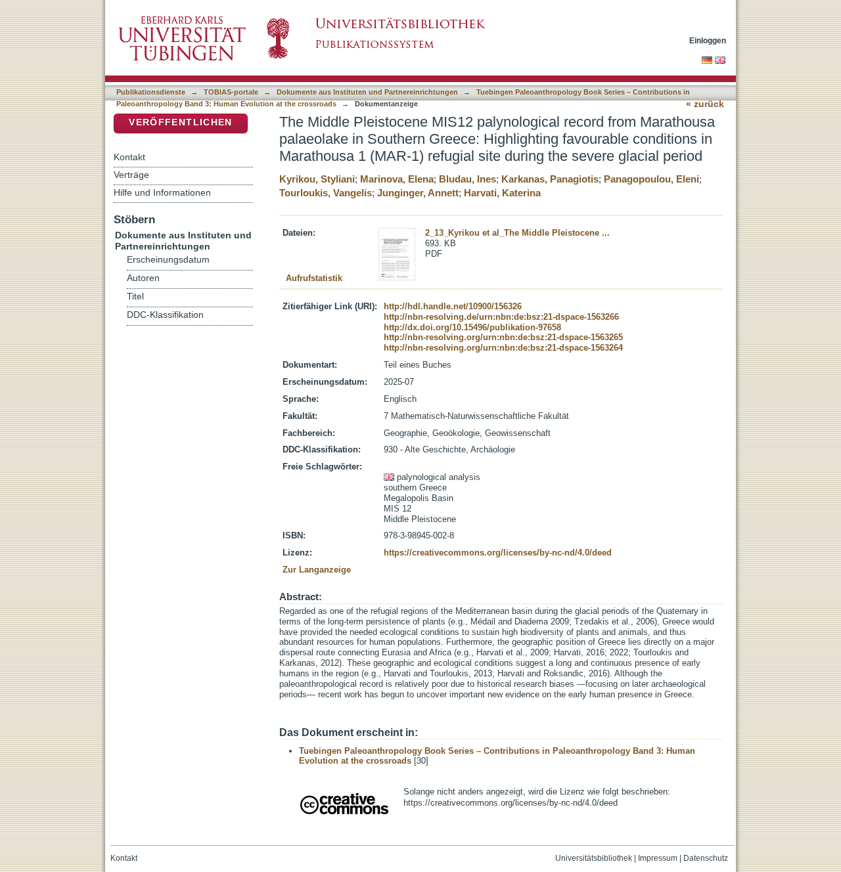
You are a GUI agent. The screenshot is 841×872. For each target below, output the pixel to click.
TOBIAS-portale (231, 92)
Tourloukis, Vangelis (325, 192)
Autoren (143, 278)
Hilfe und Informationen (162, 192)
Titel (135, 296)
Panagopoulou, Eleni (651, 179)
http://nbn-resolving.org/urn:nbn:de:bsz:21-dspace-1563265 (503, 337)
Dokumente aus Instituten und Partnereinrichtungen (367, 92)
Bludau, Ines (467, 179)
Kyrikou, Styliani (317, 179)
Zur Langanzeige (317, 570)
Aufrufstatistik (314, 278)
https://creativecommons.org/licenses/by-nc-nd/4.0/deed (498, 552)
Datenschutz (705, 858)
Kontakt (129, 157)
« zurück (705, 104)
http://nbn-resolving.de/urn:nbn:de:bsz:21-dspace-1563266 (501, 317)
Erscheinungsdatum (168, 260)
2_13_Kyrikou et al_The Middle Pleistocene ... (517, 233)
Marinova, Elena (397, 179)
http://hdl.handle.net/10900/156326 (453, 306)
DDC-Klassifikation (165, 315)
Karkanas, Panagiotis (550, 179)
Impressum (657, 858)
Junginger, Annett (418, 192)
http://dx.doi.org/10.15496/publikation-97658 (472, 327)
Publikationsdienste (150, 92)
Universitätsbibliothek (593, 858)
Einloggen (707, 40)
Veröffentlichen (180, 122)
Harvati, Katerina (502, 192)
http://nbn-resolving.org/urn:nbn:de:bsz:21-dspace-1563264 (503, 348)
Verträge (131, 174)
